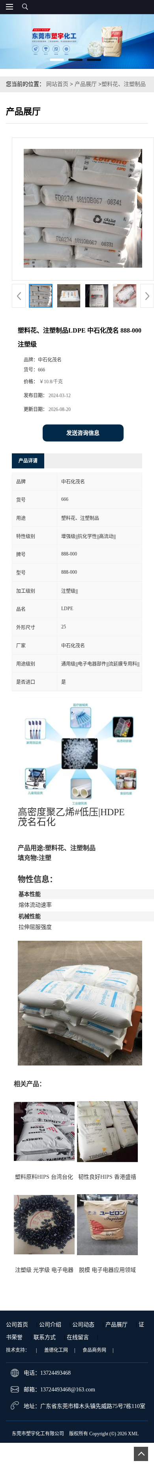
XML (133, 1433)
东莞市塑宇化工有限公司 (38, 1433)
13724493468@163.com (67, 1390)
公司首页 (17, 1325)
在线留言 (78, 1337)
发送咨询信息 (83, 433)
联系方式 (45, 1337)
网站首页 (57, 84)
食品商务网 (94, 1350)
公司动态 (83, 1325)
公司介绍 (50, 1325)
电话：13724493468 (47, 1373)
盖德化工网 (56, 1350)
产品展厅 (86, 84)
